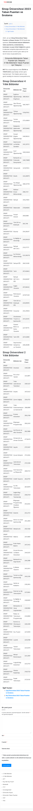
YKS (4, 800)
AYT (4, 779)
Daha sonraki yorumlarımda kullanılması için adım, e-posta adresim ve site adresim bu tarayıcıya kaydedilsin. (16, 757)
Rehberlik (5, 784)
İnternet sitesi (6, 748)
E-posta (4, 742)
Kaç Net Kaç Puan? (8, 781)
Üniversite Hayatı (8, 792)
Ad (3, 735)
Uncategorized (7, 790)
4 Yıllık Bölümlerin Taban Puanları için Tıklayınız (16, 64)
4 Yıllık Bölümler (7, 776)
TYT (4, 787)
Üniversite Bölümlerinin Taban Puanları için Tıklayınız (16, 59)
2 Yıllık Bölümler (7, 773)
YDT (4, 798)
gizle (10, 23)
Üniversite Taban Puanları (10, 795)
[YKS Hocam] (7, 2)
